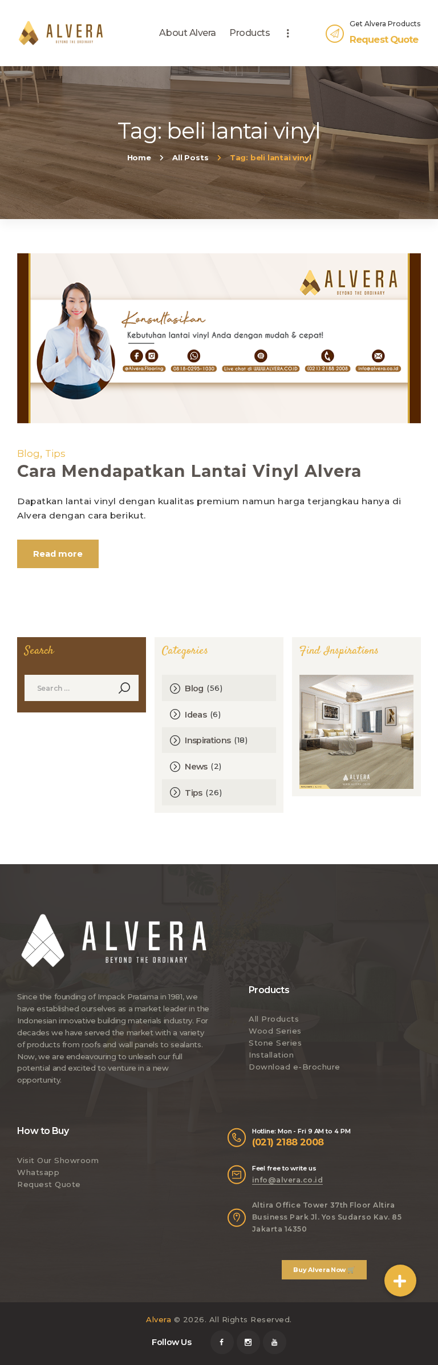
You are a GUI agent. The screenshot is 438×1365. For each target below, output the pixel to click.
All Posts (190, 157)
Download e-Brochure (294, 1066)
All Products (274, 1018)
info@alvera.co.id (287, 1180)
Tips (55, 453)
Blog (28, 453)
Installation (271, 1054)
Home (139, 157)
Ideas (195, 715)
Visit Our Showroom (58, 1160)
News (196, 767)
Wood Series (275, 1030)
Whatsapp (38, 1172)
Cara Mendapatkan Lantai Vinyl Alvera (189, 471)
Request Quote (49, 1184)
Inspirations (207, 740)
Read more (58, 554)
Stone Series (275, 1042)
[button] (400, 1281)
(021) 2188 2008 (288, 1142)
